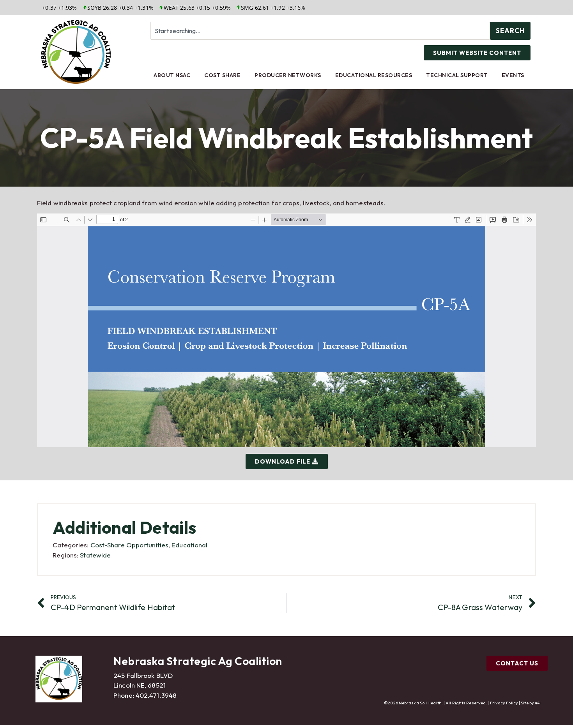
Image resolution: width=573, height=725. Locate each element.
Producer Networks (288, 75)
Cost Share (222, 75)
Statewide (95, 555)
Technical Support (457, 75)
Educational (189, 545)
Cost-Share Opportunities (129, 545)
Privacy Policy (504, 703)
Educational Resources (373, 75)
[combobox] (320, 31)
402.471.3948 (156, 695)
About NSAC (172, 75)
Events (513, 75)
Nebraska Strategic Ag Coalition (197, 661)
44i (538, 703)
